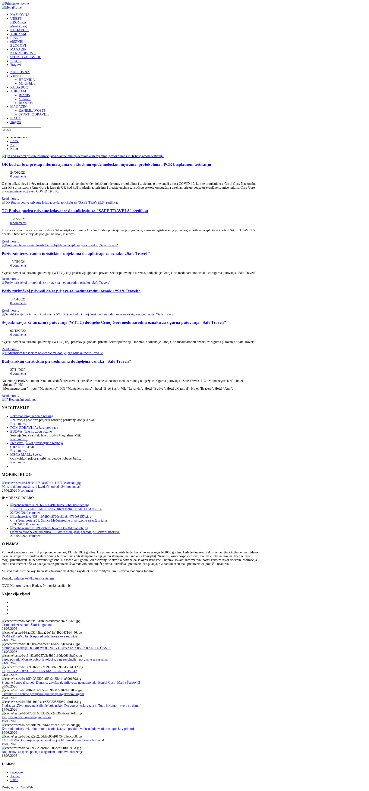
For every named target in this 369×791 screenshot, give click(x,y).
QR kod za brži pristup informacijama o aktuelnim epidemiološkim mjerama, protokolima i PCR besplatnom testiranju (106, 164)
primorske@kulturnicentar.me (34, 578)
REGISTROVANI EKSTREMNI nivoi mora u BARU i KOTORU (56, 509)
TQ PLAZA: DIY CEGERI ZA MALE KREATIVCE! (39, 671)
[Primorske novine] (15, 3)
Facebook (16, 772)
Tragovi (15, 122)
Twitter (15, 776)
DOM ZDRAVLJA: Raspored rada (34, 427)
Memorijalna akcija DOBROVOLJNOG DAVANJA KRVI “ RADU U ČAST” (56, 648)
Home (14, 141)
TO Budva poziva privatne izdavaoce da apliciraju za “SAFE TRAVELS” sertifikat (75, 210)
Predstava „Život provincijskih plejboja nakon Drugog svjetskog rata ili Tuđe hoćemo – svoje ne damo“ (71, 705)
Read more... (10, 198)
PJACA (15, 118)
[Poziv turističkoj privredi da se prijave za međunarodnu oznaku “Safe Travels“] (56, 282)
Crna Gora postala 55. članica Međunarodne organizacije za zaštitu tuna (58, 520)
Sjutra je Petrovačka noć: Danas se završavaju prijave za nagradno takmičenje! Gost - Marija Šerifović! (71, 682)
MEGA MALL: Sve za (26, 454)
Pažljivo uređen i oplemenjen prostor (26, 717)
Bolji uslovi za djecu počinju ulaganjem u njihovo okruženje (42, 752)
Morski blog (27, 83)
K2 (12, 145)
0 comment (25, 490)
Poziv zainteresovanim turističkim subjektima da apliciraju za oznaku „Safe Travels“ (76, 253)
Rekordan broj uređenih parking (31, 416)
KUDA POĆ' (19, 87)
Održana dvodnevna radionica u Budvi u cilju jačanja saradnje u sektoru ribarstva (65, 532)
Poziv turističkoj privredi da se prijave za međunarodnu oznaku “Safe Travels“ (71, 291)
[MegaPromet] (12, 7)
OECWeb (26, 787)
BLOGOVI (27, 103)
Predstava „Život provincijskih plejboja (36, 443)
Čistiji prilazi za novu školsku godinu (27, 625)
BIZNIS (24, 95)
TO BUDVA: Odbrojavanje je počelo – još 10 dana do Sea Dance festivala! (53, 740)
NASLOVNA (20, 72)
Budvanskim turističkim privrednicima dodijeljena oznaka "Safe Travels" (66, 361)
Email (14, 780)
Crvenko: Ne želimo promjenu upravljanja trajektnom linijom (43, 694)
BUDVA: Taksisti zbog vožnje (31, 431)
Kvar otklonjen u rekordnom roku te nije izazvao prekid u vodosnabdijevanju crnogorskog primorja (68, 728)
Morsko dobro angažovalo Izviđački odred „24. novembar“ (41, 486)
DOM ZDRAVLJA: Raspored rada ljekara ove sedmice (39, 636)
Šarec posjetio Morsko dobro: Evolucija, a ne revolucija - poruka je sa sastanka (55, 659)
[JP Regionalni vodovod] (19, 399)
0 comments (18, 176)
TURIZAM (18, 91)
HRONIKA (27, 79)
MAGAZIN (18, 106)
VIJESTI (16, 76)
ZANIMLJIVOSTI (32, 110)
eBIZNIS (25, 99)
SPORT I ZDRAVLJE (34, 114)
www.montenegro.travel (18, 191)
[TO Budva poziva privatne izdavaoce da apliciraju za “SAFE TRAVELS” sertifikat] (60, 202)
